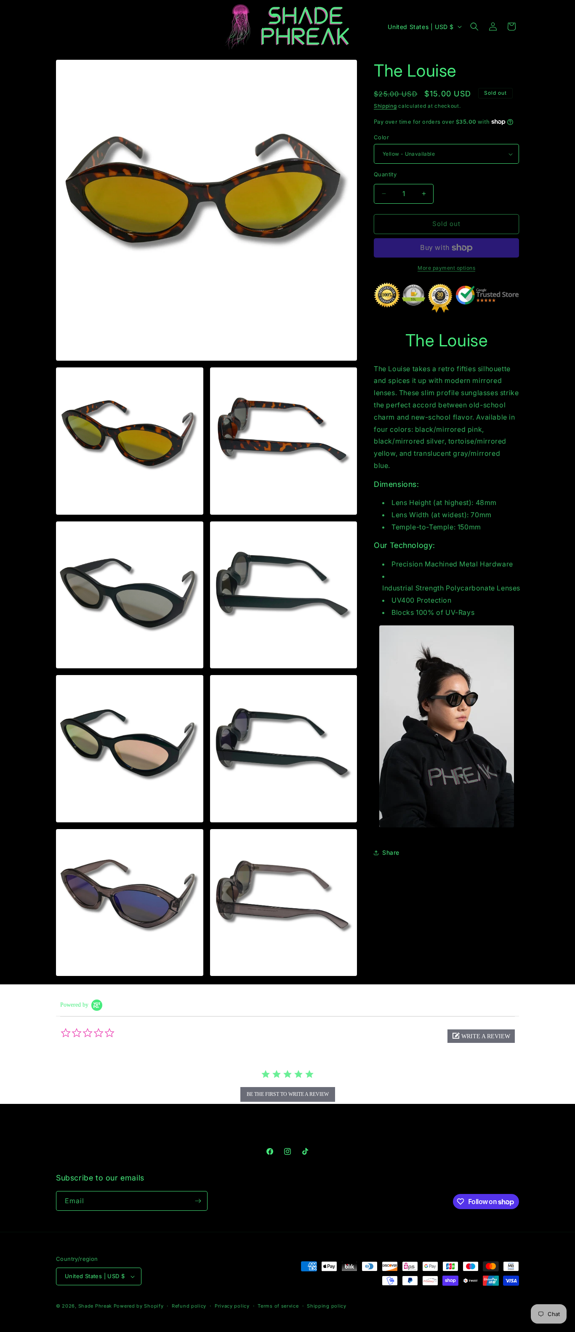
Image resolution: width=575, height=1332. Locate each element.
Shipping (385, 106)
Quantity (385, 174)
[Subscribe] (198, 1201)
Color (381, 137)
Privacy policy (232, 1306)
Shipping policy (326, 1306)
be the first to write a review (288, 1094)
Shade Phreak (95, 1306)
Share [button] (390, 852)
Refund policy (189, 1306)
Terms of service (278, 1306)
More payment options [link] (446, 268)
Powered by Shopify (139, 1306)
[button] (474, 26)
